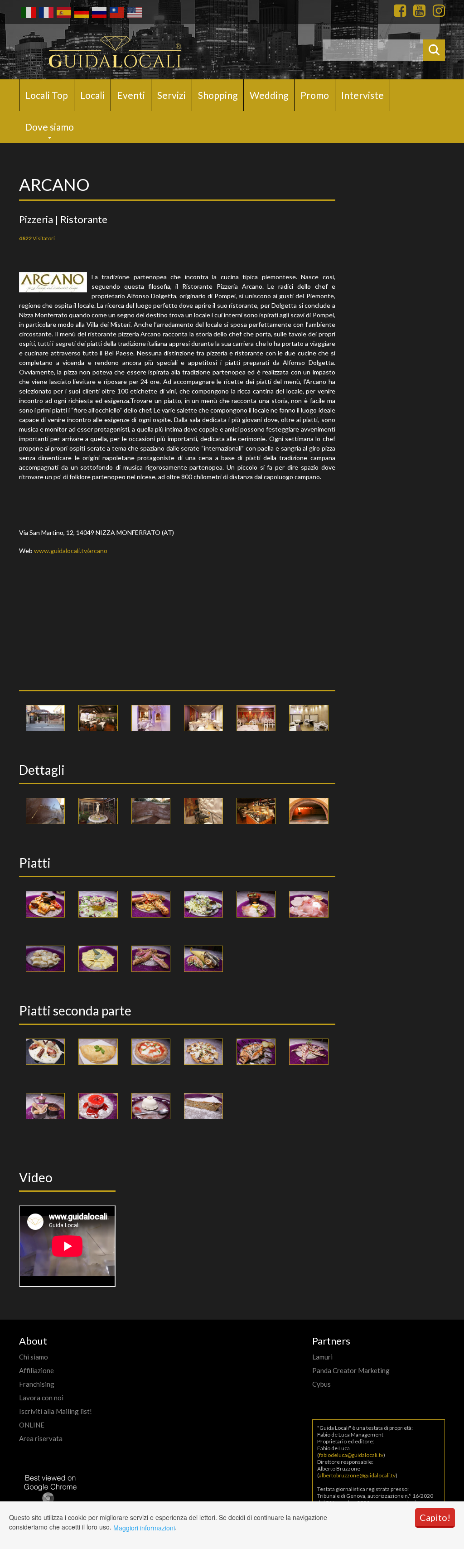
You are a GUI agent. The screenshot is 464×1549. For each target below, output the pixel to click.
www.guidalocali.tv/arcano (70, 550)
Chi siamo (33, 1357)
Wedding (269, 95)
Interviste (362, 95)
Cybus (321, 1384)
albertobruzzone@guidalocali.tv (357, 1475)
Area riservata (41, 1438)
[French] (45, 12)
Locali (92, 95)
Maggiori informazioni (144, 1527)
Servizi (171, 95)
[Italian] (28, 12)
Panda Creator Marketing (351, 1370)
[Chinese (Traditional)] (116, 12)
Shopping (217, 95)
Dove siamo (49, 126)
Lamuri (322, 1357)
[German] (81, 12)
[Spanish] (63, 12)
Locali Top (46, 95)
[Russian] (98, 12)
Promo (314, 95)
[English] (134, 12)
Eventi (131, 95)
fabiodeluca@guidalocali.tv (351, 1455)
